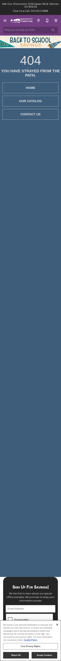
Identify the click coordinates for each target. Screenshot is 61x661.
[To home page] (22, 20)
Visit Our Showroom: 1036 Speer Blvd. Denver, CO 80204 (30, 5)
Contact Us (30, 114)
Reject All (16, 655)
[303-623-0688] (47, 20)
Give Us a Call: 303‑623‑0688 (30, 11)
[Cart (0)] (56, 20)
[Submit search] (53, 30)
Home (30, 88)
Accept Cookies (44, 655)
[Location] (38, 20)
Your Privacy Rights (30, 646)
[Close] (57, 624)
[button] (5, 20)
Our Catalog (30, 101)
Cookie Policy (30, 640)
